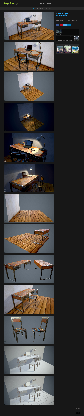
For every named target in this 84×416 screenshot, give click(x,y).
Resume (49, 3)
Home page (42, 3)
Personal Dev (48, 8)
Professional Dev (40, 8)
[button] (78, 408)
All (33, 8)
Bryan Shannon (11, 3)
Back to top (42, 413)
